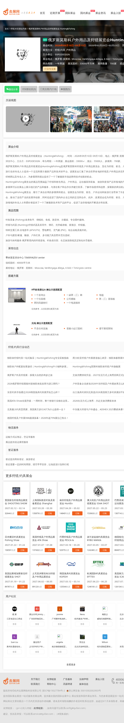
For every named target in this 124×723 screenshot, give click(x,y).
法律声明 (83, 679)
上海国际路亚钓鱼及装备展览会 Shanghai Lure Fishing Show (43, 502)
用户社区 (11, 596)
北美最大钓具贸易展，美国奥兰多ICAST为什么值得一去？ (36, 409)
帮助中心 (51, 683)
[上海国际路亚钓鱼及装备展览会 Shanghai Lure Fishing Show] (43, 491)
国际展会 (70, 13)
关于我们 (35, 679)
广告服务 (67, 679)
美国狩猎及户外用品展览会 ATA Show (43, 538)
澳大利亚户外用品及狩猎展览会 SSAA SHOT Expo (98, 502)
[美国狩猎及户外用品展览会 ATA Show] (43, 527)
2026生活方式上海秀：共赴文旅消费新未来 (94, 400)
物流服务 (13, 427)
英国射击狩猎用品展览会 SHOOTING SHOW (16, 502)
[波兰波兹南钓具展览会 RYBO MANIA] (98, 527)
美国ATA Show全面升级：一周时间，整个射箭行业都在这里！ (38, 400)
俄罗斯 (58, 59)
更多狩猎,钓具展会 (19, 475)
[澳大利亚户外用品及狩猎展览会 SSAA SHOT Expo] (98, 491)
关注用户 (49, 89)
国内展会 (85, 13)
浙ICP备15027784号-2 (53, 690)
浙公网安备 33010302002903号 (85, 690)
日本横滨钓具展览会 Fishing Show (15, 538)
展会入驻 (116, 13)
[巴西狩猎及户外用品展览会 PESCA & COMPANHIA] (71, 527)
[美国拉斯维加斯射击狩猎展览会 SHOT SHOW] (16, 564)
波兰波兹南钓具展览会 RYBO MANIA (98, 538)
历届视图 (11, 100)
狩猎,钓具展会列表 (19, 28)
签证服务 (13, 450)
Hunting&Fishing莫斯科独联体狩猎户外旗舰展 (96, 366)
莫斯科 (66, 59)
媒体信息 (83, 683)
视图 (66, 89)
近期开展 (55, 13)
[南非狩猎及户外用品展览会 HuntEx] (71, 491)
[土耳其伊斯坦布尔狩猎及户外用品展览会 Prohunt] (43, 564)
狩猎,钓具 (60, 49)
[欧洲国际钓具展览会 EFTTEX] (98, 564)
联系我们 (35, 683)
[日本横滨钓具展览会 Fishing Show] (16, 527)
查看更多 (71, 664)
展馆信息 (13, 248)
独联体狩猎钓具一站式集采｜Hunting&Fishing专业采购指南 (38, 357)
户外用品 (71, 49)
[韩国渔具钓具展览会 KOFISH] (71, 564)
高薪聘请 (67, 683)
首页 (42, 13)
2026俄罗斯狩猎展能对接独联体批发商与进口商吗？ (33, 383)
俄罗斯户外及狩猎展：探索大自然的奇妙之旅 (29, 375)
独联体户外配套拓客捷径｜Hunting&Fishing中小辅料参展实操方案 (41, 366)
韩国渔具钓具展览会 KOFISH (70, 575)
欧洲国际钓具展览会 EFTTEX (97, 575)
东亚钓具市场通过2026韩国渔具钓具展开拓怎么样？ (33, 392)
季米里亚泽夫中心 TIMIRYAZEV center (25, 257)
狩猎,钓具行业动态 (19, 347)
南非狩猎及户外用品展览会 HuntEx (71, 502)
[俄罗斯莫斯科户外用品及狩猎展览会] (71, 119)
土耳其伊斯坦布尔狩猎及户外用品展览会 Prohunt (43, 575)
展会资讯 (100, 13)
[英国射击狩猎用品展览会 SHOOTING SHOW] (16, 491)
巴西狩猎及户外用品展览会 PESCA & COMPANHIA (71, 538)
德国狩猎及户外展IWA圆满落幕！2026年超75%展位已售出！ (38, 417)
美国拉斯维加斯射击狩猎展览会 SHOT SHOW (16, 575)
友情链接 (51, 679)
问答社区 (30, 89)
